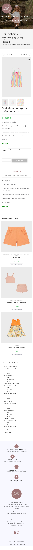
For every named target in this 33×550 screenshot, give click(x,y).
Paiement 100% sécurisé (16, 449)
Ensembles (13, 300)
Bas (3, 254)
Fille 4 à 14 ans (8, 401)
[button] (16, 25)
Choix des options (16, 264)
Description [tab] (16, 171)
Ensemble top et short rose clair (16, 302)
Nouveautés (20, 254)
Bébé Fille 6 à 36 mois (10, 254)
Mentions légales (16, 525)
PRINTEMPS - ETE (10, 375)
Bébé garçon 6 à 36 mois (11, 383)
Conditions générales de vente (16, 522)
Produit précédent (8, 54)
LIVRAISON (12, 460)
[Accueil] (2, 44)
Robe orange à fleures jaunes (16, 347)
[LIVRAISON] (12, 457)
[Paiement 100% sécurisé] (16, 446)
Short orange (16, 257)
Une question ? (16, 480)
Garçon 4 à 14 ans (9, 418)
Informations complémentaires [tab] (16, 175)
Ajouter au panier (19, 160)
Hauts (8, 373)
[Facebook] (15, 532)
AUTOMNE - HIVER (10, 368)
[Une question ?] (16, 477)
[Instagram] (18, 532)
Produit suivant (25, 54)
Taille (5, 150)
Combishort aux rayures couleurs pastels (22, 44)
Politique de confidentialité (16, 523)
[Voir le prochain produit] (30, 55)
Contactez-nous (16, 520)
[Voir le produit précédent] (3, 55)
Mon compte (12, 541)
